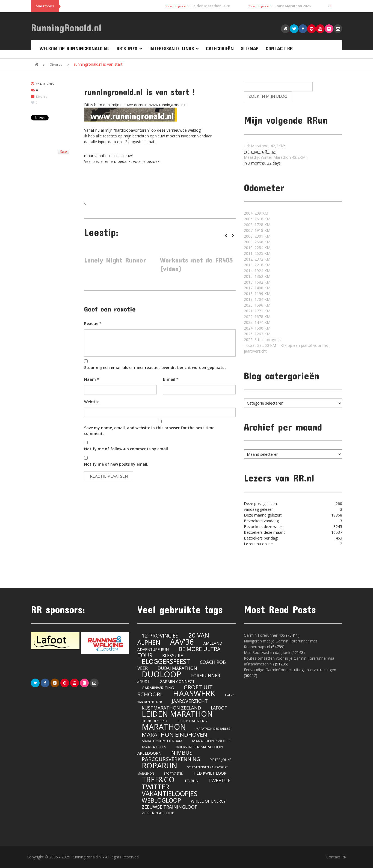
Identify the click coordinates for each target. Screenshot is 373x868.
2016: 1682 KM (257, 282)
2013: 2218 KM (257, 264)
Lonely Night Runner (115, 260)
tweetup (219, 780)
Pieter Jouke (220, 759)
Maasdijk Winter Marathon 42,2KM (275, 157)
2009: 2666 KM (257, 241)
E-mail (171, 379)
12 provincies (160, 635)
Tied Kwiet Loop (209, 773)
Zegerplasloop (158, 812)
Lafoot (219, 708)
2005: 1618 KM (257, 218)
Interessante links (171, 48)
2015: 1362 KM (257, 276)
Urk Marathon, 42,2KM (264, 145)
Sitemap (250, 48)
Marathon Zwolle (211, 740)
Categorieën (220, 48)
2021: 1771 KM (257, 310)
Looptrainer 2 (192, 720)
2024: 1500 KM (257, 328)
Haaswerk (194, 693)
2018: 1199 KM (257, 293)
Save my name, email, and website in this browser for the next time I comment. (150, 430)
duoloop (161, 674)
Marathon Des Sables (213, 729)
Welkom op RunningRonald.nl (74, 48)
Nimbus (182, 752)
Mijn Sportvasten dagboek (267, 652)
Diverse (56, 64)
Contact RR (279, 48)
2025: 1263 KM (257, 333)
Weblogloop (161, 800)
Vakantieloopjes (169, 793)
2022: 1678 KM (257, 316)
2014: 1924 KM (257, 270)
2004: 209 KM (256, 213)
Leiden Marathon (177, 714)
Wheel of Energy (208, 801)
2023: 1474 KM (257, 322)
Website (91, 401)
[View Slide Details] (55, 640)
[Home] (36, 64)
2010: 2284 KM (257, 247)
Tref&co (158, 779)
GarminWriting (158, 687)
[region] (80, 643)
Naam (91, 379)
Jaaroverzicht (190, 701)
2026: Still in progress (262, 339)
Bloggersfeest (166, 661)
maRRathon (154, 746)
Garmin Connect (177, 681)
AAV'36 (182, 642)
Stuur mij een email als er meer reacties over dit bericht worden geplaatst (155, 367)
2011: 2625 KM (257, 253)
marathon (164, 727)
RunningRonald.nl (66, 27)
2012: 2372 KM (257, 259)
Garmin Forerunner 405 (264, 635)
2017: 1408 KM (257, 287)
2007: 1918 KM (257, 230)
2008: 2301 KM (257, 236)
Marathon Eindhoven (174, 734)
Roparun (159, 765)
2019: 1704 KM (257, 299)
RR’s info (127, 48)
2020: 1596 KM (257, 305)
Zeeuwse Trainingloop (169, 807)
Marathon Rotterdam (162, 741)
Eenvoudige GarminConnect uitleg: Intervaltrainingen (290, 669)
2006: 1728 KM (257, 224)
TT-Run (191, 780)
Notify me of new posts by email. (116, 464)
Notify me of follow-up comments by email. (126, 448)
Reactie (93, 323)
